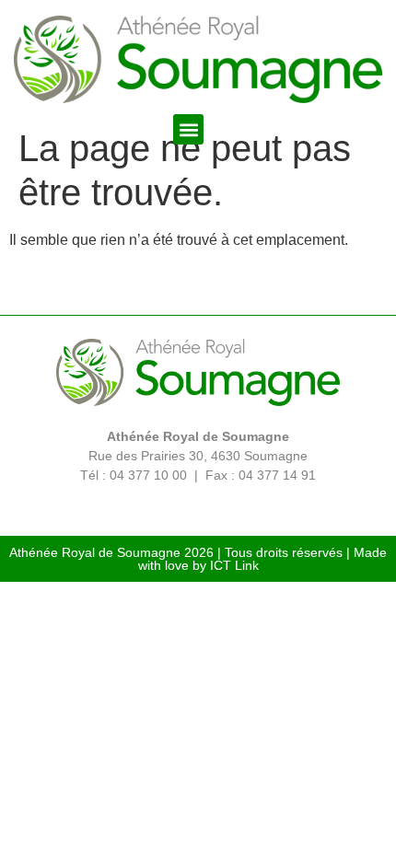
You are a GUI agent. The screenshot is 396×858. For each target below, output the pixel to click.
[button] (188, 129)
